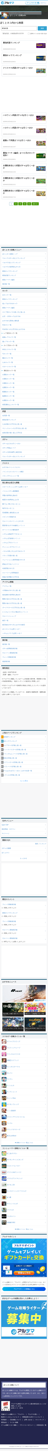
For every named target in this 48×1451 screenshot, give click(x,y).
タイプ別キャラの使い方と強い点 (13, 312)
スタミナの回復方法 (9, 517)
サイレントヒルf (12, 1203)
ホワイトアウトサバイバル (16, 1117)
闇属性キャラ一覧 (8, 392)
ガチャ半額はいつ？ (9, 448)
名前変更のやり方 (8, 568)
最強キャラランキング (9, 271)
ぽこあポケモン (12, 1153)
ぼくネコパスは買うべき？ (11, 629)
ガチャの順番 (6, 848)
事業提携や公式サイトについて (32, 1417)
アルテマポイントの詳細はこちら (24, 1289)
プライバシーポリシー (27, 1425)
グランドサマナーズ (13, 1129)
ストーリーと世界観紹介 (10, 573)
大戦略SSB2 (11, 1222)
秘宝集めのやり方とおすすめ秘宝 (13, 625)
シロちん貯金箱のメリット (11, 538)
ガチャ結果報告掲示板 (9, 648)
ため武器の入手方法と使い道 (12, 424)
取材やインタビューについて (10, 1417)
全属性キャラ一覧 (8, 400)
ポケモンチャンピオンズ (15, 1159)
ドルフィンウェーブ (13, 1048)
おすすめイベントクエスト (11, 467)
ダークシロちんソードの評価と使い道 (14, 754)
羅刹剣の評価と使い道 (9, 758)
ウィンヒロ (10, 1085)
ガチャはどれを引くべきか (11, 443)
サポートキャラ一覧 (9, 366)
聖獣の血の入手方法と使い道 (12, 603)
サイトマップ (39, 1420)
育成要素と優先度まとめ (10, 512)
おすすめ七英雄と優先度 (10, 321)
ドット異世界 (11, 1110)
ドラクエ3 (10, 1210)
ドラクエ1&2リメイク (14, 1172)
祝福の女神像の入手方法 (10, 577)
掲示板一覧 (6, 284)
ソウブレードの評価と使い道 (11, 766)
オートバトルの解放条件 (10, 530)
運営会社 (4, 1422)
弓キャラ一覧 (6, 354)
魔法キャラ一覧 (7, 358)
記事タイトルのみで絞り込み (38, 33)
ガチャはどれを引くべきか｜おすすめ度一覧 (17, 771)
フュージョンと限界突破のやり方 (13, 560)
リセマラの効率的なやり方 (11, 267)
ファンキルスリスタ (13, 1054)
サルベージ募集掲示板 (9, 653)
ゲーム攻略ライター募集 (9, 1425)
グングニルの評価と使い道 (11, 775)
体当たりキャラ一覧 (9, 349)
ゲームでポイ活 (31, 3)
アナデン (10, 1079)
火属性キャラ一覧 (8, 374)
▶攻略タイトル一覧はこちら (24, 1142)
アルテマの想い (33, 1414)
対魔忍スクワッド (13, 1060)
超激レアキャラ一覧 (9, 337)
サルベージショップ (9, 616)
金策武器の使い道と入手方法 (12, 433)
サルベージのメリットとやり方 (13, 521)
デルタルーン (11, 1216)
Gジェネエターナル (13, 1066)
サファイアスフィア (13, 1041)
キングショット (12, 1092)
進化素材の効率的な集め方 (11, 595)
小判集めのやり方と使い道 (11, 590)
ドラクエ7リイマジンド (15, 1178)
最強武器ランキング (9, 275)
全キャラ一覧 (6, 295)
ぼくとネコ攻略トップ (9, 254)
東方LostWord (11, 1136)
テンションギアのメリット (11, 547)
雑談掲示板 (6, 661)
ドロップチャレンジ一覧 (10, 476)
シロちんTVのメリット (10, 542)
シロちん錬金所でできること (12, 534)
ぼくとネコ (5, 853)
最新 (36, 844)
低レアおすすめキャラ (9, 303)
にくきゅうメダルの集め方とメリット (15, 612)
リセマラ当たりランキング (11, 262)
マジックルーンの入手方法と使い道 (14, 428)
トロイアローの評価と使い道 (11, 745)
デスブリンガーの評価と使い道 (12, 762)
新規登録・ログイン (8, 829)
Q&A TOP (5, 825)
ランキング (42, 844)
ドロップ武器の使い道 (9, 555)
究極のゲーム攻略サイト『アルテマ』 (13, 1414)
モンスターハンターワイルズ (16, 1191)
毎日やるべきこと (8, 508)
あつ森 (9, 1197)
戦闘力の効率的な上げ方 (10, 500)
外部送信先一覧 (41, 1425)
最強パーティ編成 (8, 280)
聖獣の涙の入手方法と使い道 (12, 599)
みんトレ (10, 1073)
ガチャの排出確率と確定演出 (12, 452)
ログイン (43, 3)
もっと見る (24, 781)
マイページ (5, 833)
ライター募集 (14, 1422)
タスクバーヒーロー (13, 1166)
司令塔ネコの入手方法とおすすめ (13, 329)
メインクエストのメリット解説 (13, 472)
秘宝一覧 (5, 620)
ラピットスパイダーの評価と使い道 (14, 749)
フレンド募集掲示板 (9, 657)
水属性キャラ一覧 (8, 379)
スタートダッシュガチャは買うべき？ (15, 487)
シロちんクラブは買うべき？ (12, 633)
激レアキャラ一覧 (8, 341)
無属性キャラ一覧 (8, 396)
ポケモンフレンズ (13, 1104)
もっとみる (23, 858)
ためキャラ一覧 (7, 362)
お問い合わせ (28, 1420)
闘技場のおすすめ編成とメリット (13, 525)
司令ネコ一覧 (6, 325)
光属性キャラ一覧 (8, 387)
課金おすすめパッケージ (10, 564)
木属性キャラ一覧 (8, 383)
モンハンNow (11, 1098)
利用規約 (4, 1420)
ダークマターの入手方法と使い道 (13, 607)
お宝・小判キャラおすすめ (11, 316)
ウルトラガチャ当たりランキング (13, 258)
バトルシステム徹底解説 (10, 491)
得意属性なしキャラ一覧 (10, 404)
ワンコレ (10, 1123)
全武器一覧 (6, 415)
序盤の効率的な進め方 (9, 495)
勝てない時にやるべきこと (11, 504)
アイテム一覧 (6, 586)
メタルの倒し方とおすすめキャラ (13, 551)
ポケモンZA (11, 1185)
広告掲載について (15, 1420)
